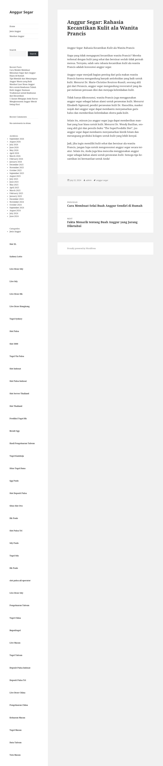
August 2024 (15, 210)
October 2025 (16, 170)
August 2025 (15, 176)
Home (12, 26)
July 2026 (14, 144)
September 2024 (17, 207)
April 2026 (14, 153)
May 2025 (14, 184)
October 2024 (16, 204)
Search (13, 50)
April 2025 (14, 187)
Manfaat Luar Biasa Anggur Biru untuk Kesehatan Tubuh (23, 86)
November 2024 (17, 202)
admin (89, 180)
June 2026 (14, 147)
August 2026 (15, 141)
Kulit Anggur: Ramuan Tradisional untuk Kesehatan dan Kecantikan (23, 93)
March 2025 (15, 190)
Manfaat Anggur (17, 36)
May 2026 (14, 150)
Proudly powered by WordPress (81, 248)
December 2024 (17, 199)
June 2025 (14, 181)
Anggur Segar (21, 12)
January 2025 (16, 196)
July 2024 (14, 213)
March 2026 (15, 156)
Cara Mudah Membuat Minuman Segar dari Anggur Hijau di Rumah (23, 73)
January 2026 (16, 161)
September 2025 (17, 173)
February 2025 (16, 193)
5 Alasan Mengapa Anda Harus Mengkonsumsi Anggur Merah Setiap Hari (24, 101)
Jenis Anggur (15, 31)
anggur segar (102, 180)
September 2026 (17, 138)
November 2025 (17, 167)
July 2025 (14, 179)
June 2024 (14, 216)
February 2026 (16, 159)
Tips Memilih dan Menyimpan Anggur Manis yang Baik (23, 80)
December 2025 (17, 164)
